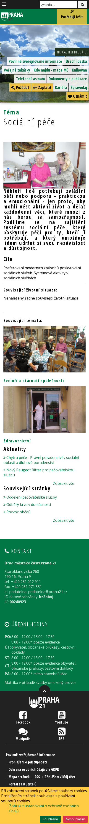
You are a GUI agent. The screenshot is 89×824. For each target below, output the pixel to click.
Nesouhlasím (75, 819)
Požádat (22, 87)
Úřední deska (76, 61)
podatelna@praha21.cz (47, 591)
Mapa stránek (19, 776)
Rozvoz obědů (18, 511)
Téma (11, 112)
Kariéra (61, 87)
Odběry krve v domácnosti (28, 504)
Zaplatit (44, 87)
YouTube (61, 722)
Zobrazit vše (63, 483)
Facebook (23, 722)
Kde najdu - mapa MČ (51, 70)
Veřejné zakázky (17, 70)
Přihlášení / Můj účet (60, 776)
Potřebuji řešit (72, 16)
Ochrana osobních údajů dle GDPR (33, 769)
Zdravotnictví (17, 441)
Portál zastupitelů (22, 784)
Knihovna (79, 70)
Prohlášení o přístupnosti (27, 762)
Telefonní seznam (30, 78)
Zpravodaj (79, 87)
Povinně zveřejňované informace (35, 61)
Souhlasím (50, 819)
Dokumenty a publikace (68, 78)
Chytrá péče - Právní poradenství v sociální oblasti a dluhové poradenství (41, 460)
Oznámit (79, 96)
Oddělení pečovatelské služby (31, 497)
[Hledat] (82, 4)
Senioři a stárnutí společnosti (33, 380)
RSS (61, 738)
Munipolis (23, 738)
